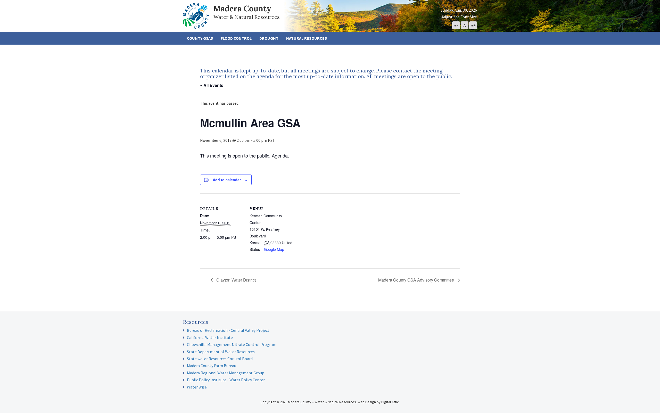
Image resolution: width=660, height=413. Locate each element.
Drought (268, 38)
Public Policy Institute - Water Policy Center (226, 379)
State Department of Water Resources (221, 351)
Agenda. (280, 155)
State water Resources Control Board (220, 358)
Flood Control (236, 38)
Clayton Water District (235, 280)
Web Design (367, 402)
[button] (456, 25)
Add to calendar (227, 179)
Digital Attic (390, 402)
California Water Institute (210, 337)
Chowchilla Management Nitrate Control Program (231, 344)
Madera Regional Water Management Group (225, 372)
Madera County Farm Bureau (211, 365)
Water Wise (197, 387)
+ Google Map (272, 249)
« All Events (211, 85)
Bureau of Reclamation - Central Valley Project (228, 330)
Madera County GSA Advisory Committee (416, 280)
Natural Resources (306, 38)
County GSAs (200, 38)
